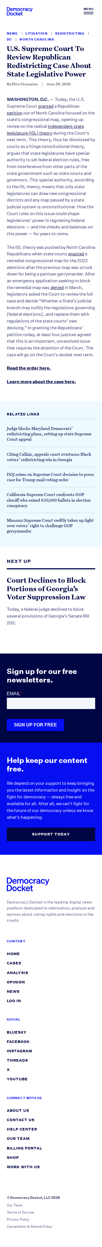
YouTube (17, 1079)
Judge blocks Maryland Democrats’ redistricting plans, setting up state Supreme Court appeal (49, 433)
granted (46, 106)
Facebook (18, 1041)
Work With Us (23, 1167)
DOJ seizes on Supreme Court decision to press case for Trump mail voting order (50, 476)
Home (13, 953)
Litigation (37, 33)
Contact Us (21, 1119)
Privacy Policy (18, 1219)
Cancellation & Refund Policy (29, 1226)
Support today (51, 834)
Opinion (16, 982)
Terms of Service (20, 1212)
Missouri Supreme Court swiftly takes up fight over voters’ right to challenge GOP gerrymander (50, 525)
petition (14, 113)
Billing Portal (24, 1148)
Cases (14, 963)
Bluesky (17, 1032)
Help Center (22, 1129)
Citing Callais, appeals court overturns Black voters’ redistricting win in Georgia (49, 456)
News (13, 33)
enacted (76, 253)
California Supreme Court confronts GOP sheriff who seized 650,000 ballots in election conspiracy (49, 499)
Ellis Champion (25, 84)
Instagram (19, 1051)
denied (57, 287)
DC (10, 39)
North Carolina (37, 39)
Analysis (17, 972)
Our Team (18, 1138)
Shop (13, 1157)
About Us (18, 1110)
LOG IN (14, 1000)
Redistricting (70, 33)
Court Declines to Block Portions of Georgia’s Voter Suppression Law (46, 589)
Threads (17, 1060)
